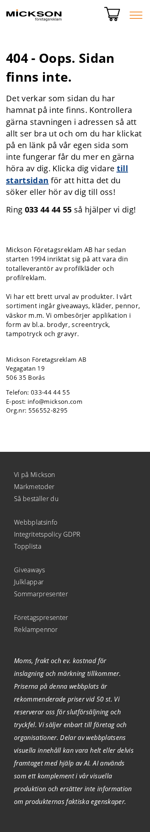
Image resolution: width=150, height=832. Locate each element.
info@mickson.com (55, 401)
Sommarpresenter (41, 593)
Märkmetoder (34, 486)
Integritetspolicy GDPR (47, 534)
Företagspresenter (41, 617)
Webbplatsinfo (35, 522)
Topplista (27, 546)
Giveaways (29, 569)
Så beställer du (36, 498)
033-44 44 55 (50, 392)
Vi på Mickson (34, 474)
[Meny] (136, 15)
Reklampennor (36, 629)
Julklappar (29, 581)
